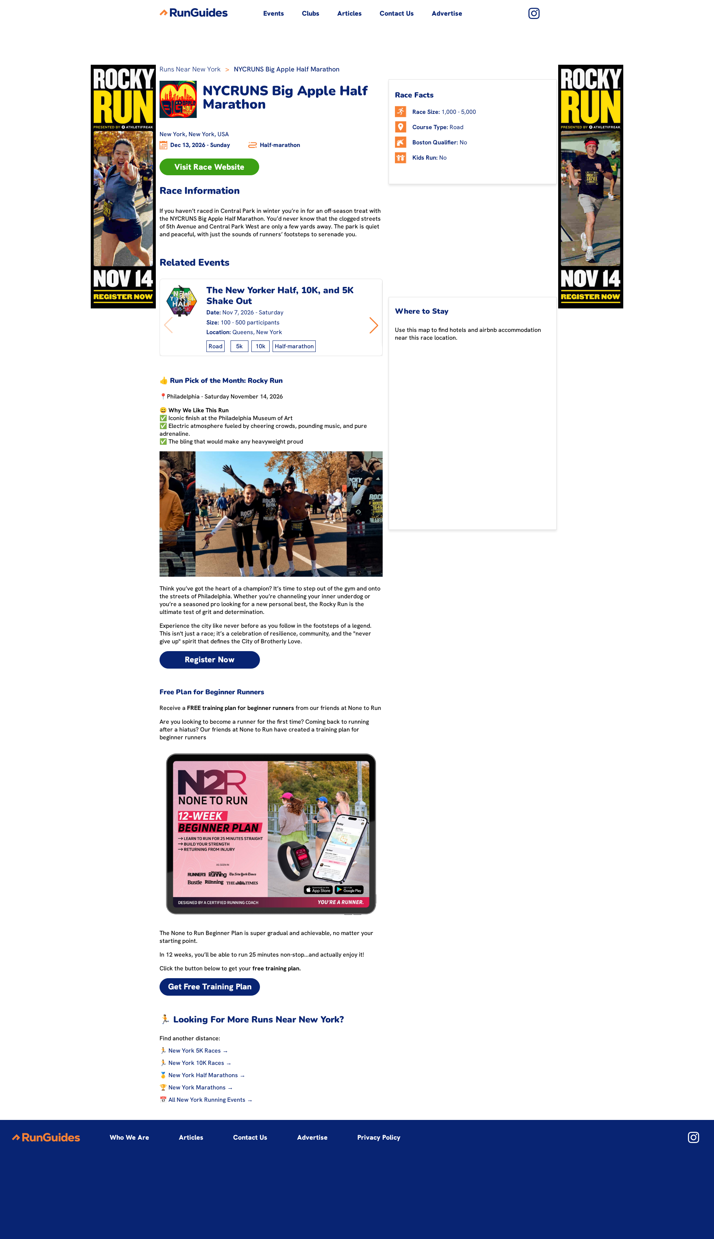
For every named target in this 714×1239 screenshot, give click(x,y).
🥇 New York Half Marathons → (202, 1075)
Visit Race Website (209, 166)
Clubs (310, 13)
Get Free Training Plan (210, 986)
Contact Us (397, 13)
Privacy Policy (379, 1137)
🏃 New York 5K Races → (194, 1050)
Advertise (447, 13)
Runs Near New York (190, 69)
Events (273, 13)
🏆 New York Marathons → (196, 1087)
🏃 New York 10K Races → (196, 1063)
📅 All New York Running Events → (206, 1100)
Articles (349, 13)
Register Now (210, 659)
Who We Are (129, 1137)
